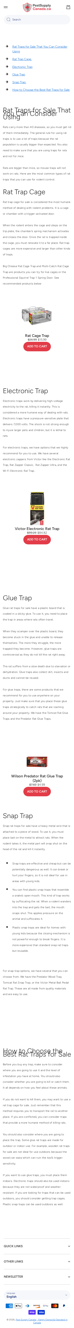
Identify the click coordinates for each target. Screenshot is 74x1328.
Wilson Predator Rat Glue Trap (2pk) (37, 778)
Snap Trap (19, 82)
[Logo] (37, 7)
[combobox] (37, 19)
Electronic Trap (22, 67)
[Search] (7, 19)
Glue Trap (18, 74)
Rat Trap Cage (22, 59)
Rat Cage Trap (37, 335)
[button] (68, 7)
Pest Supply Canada (26, 1319)
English (12, 1296)
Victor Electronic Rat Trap (37, 528)
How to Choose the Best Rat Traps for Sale (41, 90)
